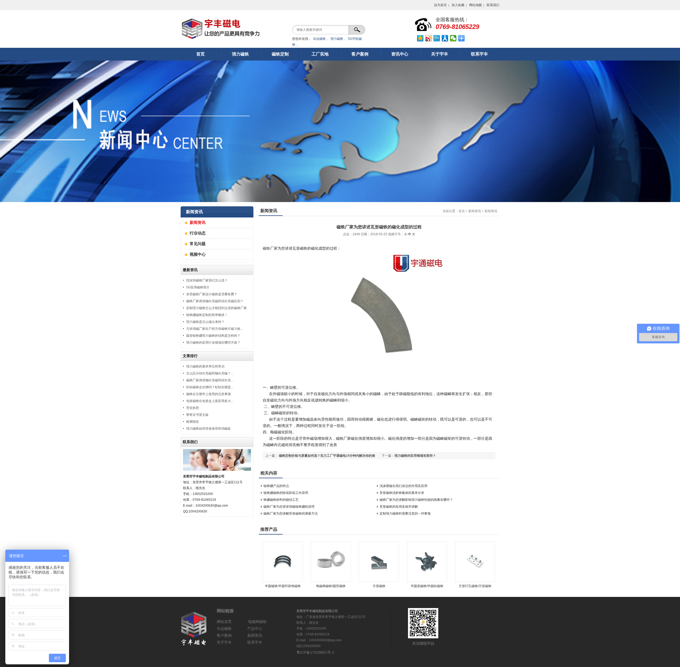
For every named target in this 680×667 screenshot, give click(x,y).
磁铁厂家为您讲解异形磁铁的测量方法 (291, 513)
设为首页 (440, 5)
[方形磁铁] (379, 581)
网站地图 (475, 5)
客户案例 (224, 635)
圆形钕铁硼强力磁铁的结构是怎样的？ (213, 335)
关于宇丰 (224, 642)
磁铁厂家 (270, 248)
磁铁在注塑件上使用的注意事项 (208, 394)
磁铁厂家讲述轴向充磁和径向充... (209, 380)
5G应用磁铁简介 (198, 287)
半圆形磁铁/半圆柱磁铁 (427, 586)
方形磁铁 (379, 586)
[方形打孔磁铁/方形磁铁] (475, 581)
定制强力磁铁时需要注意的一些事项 (405, 513)
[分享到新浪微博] (428, 38)
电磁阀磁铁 (257, 621)
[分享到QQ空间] (420, 38)
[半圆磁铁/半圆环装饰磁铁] (283, 581)
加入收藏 (458, 5)
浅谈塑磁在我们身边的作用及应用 (403, 486)
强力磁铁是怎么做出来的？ (205, 322)
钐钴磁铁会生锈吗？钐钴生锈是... (209, 387)
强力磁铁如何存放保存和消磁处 (208, 428)
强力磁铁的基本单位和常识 (205, 366)
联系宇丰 (254, 642)
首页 (461, 211)
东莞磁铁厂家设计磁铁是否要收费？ (211, 294)
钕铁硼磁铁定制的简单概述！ (207, 315)
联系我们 (493, 5)
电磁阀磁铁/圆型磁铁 (331, 586)
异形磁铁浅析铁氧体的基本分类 (402, 493)
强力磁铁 (336, 39)
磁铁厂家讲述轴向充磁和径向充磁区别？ (215, 301)
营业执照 (192, 408)
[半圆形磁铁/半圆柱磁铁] (427, 581)
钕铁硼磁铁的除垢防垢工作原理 (286, 493)
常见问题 (198, 243)
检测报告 (192, 422)
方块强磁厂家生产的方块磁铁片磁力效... (214, 329)
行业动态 (198, 233)
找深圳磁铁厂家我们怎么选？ (207, 280)
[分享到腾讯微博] (437, 38)
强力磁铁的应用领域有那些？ (415, 456)
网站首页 (224, 621)
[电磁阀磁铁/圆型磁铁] (331, 581)
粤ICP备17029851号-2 (315, 652)
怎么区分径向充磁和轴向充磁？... (209, 373)
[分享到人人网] (445, 38)
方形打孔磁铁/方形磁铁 (475, 586)
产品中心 (254, 628)
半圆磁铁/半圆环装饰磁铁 (283, 586)
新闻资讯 (198, 222)
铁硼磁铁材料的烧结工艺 (281, 500)
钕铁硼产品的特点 (276, 486)
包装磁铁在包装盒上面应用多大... (209, 401)
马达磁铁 (319, 39)
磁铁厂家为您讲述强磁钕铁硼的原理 (289, 506)
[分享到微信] (453, 38)
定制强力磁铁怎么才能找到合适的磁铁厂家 (216, 308)
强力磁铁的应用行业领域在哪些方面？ (213, 342)
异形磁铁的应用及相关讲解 (399, 506)
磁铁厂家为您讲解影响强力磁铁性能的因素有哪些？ (416, 500)
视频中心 (198, 254)
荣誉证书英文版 (197, 415)
